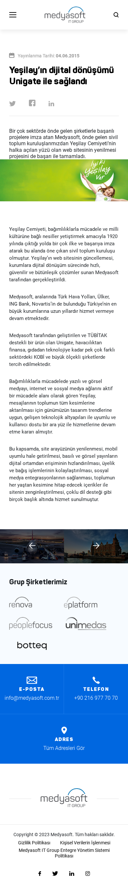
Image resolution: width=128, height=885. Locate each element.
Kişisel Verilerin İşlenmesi (85, 842)
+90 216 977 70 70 (96, 698)
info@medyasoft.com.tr (32, 698)
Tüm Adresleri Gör (64, 748)
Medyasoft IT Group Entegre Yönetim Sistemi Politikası (64, 853)
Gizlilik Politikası (34, 842)
